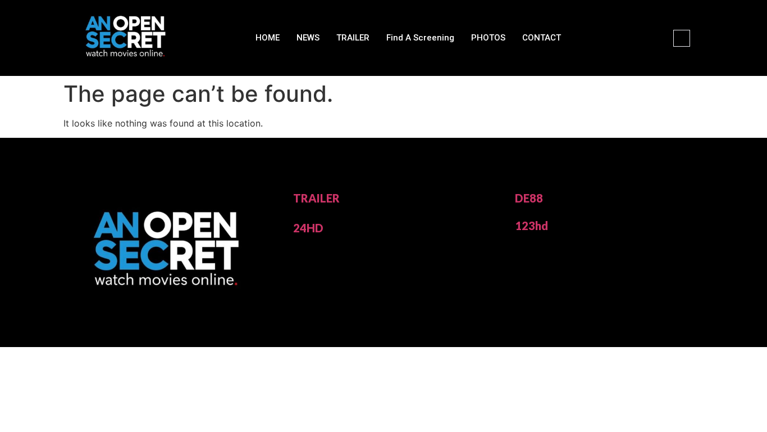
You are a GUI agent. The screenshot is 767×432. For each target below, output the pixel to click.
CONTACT (541, 38)
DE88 (529, 198)
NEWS (307, 38)
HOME (267, 38)
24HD (308, 228)
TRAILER (352, 38)
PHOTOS (488, 38)
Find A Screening (420, 38)
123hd (531, 225)
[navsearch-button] (681, 38)
